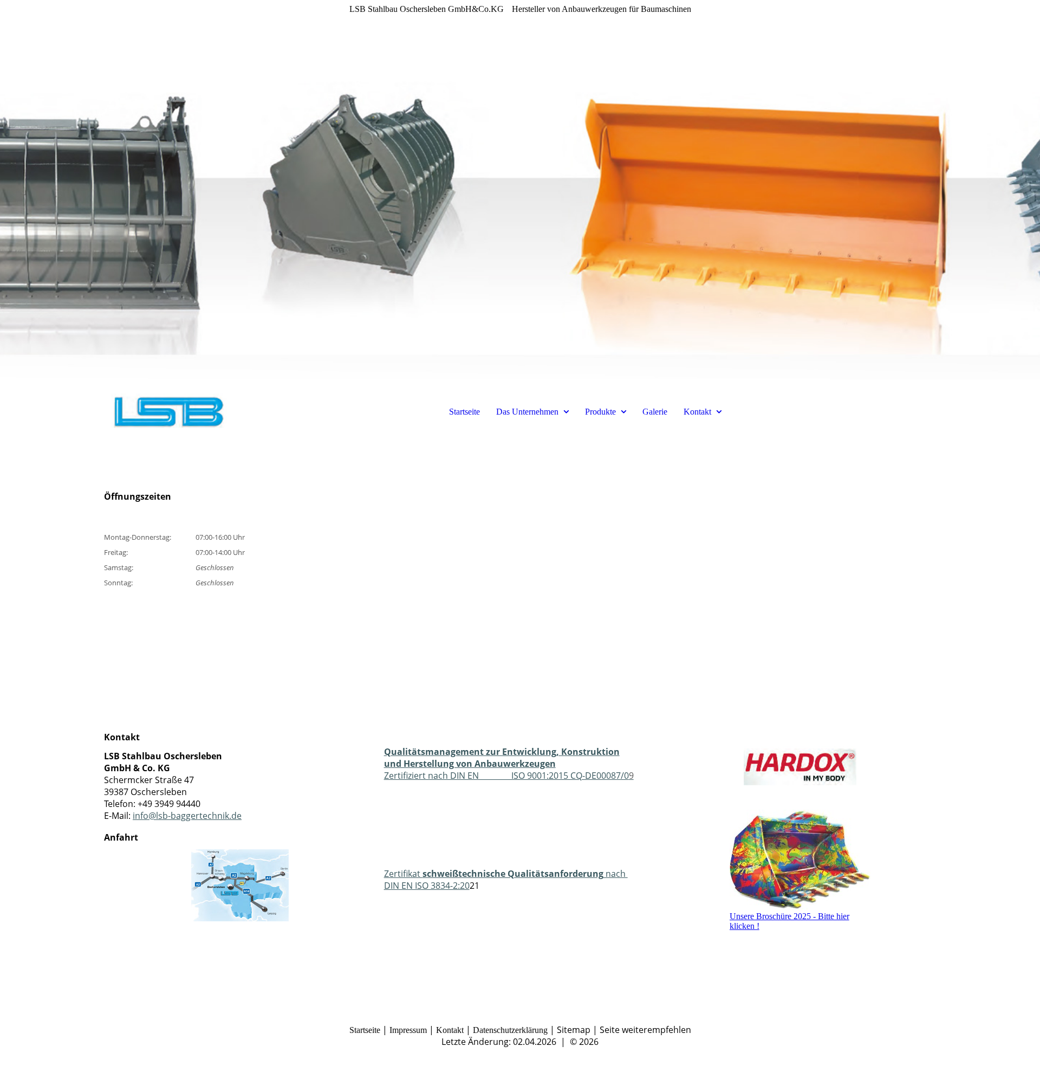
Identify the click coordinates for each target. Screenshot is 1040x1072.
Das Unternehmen (527, 411)
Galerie (654, 411)
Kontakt (697, 411)
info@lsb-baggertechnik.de (187, 816)
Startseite (464, 411)
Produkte (600, 411)
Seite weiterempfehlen (645, 1030)
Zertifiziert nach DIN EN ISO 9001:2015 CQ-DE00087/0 (509, 764)
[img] (520, 189)
